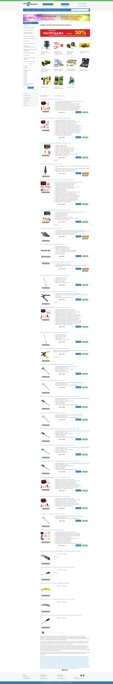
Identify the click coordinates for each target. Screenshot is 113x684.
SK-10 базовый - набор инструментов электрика (51, 99)
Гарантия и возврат (47, 9)
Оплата (33, 9)
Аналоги (55, 160)
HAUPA (25, 73)
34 (63, 632)
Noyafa (25, 80)
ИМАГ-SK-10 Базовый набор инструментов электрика (52, 530)
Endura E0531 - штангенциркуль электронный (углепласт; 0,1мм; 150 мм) (56, 364)
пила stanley (48, 662)
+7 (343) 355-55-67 (43, 676)
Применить (30, 87)
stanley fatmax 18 (46, 661)
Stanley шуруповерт (53, 656)
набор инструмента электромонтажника (70, 668)
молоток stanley (43, 658)
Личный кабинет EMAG (82, 6)
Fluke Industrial (27, 70)
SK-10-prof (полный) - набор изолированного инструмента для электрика (57, 180)
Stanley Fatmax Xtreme (71, 657)
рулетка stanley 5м (73, 663)
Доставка (39, 9)
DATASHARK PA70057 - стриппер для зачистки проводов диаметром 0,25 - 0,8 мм (58, 291)
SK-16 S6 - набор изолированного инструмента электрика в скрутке (55, 143)
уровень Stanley (79, 657)
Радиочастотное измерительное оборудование (30, 50)
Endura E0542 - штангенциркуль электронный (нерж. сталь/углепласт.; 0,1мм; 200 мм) (59, 461)
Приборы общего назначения (30, 43)
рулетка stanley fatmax (58, 658)
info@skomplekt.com (27, 678)
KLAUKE (25, 79)
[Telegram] (67, 670)
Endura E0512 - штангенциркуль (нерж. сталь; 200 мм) (52, 412)
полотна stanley (60, 666)
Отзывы (25, 102)
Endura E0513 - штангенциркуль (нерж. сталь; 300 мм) (52, 514)
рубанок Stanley (46, 657)
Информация (26, 100)
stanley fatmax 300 (81, 663)
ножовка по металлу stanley (51, 665)
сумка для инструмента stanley (83, 666)
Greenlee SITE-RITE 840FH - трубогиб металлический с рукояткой (54, 332)
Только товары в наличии (59, 95)
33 (60, 632)
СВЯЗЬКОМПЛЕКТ (27, 85)
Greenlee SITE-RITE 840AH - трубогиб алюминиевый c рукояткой (54, 275)
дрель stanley (64, 661)
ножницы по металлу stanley (71, 659)
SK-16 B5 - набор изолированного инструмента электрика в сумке (55, 477)
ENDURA (25, 67)
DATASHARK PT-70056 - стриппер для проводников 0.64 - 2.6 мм (54, 348)
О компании (28, 9)
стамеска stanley (50, 658)
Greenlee (26, 71)
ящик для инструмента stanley (70, 666)
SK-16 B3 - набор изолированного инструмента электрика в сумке (55, 118)
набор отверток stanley (51, 659)
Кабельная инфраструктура (29, 36)
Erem (25, 68)
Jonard (25, 77)
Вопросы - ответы (56, 9)
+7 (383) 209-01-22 (60, 676)
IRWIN (25, 74)
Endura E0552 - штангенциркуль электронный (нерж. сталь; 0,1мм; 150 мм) (57, 445)
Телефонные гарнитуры (28, 30)
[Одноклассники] (64, 670)
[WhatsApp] (66, 670)
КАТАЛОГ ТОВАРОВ (28, 22)
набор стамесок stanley (48, 663)
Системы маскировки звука (29, 61)
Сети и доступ (26, 55)
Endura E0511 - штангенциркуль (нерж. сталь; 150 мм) (52, 380)
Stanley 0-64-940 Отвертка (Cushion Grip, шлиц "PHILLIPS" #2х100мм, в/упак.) (57, 567)
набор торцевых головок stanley (66, 662)
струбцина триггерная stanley (63, 665)
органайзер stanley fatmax (56, 661)
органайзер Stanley (61, 656)
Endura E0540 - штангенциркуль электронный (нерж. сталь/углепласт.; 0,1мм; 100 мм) (59, 396)
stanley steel (52, 664)
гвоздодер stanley (55, 662)
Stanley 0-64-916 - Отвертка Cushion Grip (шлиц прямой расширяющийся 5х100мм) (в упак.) (61, 615)
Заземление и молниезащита (30, 38)
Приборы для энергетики (29, 53)
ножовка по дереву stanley (78, 662)
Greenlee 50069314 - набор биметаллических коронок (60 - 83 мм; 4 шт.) (56, 262)
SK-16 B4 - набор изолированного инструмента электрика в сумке (55, 307)
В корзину (78, 112)
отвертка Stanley (74, 656)
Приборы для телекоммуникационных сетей (30, 46)
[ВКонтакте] (62, 670)
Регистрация (83, 4)
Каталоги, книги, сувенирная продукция (29, 58)
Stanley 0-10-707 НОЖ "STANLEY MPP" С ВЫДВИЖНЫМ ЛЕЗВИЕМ (54, 583)
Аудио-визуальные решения (29, 27)
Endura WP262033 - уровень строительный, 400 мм (51, 244)
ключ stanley (42, 665)
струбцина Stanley (54, 657)
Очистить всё (35, 89)
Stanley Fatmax (45, 656)
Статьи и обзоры (27, 95)
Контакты (64, 9)
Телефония (26, 25)
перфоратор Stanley (62, 657)
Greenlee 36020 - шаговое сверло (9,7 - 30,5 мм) (51, 164)
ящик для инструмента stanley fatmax (54, 668)
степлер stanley (81, 658)
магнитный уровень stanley (61, 664)
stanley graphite (56, 663)
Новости (25, 93)
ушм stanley (70, 661)
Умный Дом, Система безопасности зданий (28, 33)
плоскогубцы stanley (60, 659)
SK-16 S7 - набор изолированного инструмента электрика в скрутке (55, 210)
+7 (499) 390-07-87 (65, 6)
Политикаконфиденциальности (78, 678)
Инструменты (26, 41)
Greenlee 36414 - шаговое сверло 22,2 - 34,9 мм (51, 228)
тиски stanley (75, 658)
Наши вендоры (27, 97)
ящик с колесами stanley (52, 666)
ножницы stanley (73, 665)
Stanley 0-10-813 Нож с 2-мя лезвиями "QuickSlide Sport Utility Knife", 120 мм (57, 599)
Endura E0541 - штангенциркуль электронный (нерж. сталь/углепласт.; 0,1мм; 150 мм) (59, 428)
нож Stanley (81, 656)
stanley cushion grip (71, 664)
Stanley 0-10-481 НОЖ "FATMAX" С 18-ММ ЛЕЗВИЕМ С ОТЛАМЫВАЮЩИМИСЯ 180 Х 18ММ (60, 551)
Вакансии (26, 105)
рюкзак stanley (43, 668)
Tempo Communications (29, 83)
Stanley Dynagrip (80, 659)
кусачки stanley (46, 664)
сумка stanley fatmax (68, 658)
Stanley (25, 82)
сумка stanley (85, 657)
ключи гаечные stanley (82, 665)
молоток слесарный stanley (78, 661)
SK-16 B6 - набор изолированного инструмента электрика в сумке (55, 496)
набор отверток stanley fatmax (82, 664)
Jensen (25, 76)
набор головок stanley (64, 663)
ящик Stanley (68, 656)
